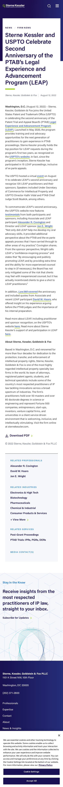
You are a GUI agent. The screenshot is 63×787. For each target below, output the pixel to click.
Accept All (31, 781)
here (17, 326)
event (40, 176)
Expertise (8, 709)
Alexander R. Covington (31, 222)
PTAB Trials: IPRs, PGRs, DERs (28, 540)
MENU (58, 6)
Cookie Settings (31, 772)
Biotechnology (18, 498)
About (6, 722)
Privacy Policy (45, 765)
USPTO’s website (19, 157)
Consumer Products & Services (28, 513)
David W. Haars (42, 299)
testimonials (12, 214)
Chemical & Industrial (23, 508)
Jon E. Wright (44, 226)
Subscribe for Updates (16, 618)
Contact (7, 716)
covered (28, 292)
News (8, 28)
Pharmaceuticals (20, 503)
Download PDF (20, 435)
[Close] (59, 735)
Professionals (10, 703)
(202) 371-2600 (11, 693)
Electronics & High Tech (24, 493)
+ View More (18, 520)
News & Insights (12, 728)
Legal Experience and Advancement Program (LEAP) (30, 126)
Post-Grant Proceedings (24, 535)
